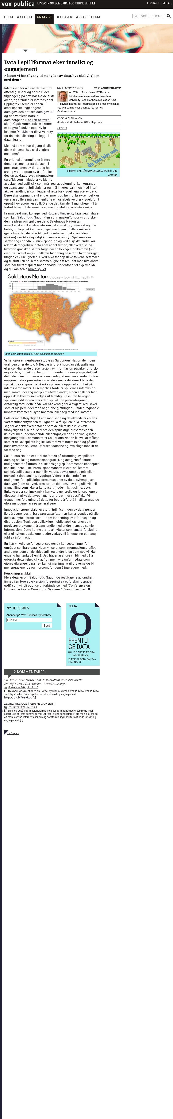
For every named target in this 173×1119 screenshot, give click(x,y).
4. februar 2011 (73, 88)
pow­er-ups (67, 471)
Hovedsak (75, 117)
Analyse (44, 17)
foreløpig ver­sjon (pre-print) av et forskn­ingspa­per (56, 581)
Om (163, 3)
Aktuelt (25, 17)
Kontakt (153, 3)
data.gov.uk (44, 112)
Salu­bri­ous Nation (30, 217)
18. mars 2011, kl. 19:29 (22, 707)
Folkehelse (77, 122)
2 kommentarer (109, 88)
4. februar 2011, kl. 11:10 (23, 687)
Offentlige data (93, 122)
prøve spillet (37, 269)
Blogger (63, 17)
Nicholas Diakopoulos (89, 92)
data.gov (10, 112)
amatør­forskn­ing (85, 529)
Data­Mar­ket (25, 131)
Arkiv (81, 17)
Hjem (8, 17)
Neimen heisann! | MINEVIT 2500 (25, 703)
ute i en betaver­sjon (27, 122)
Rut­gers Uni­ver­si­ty (61, 213)
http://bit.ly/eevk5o (18, 697)
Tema (95, 17)
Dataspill (64, 122)
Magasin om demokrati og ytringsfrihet (66, 3)
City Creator (113, 173)
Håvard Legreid (92, 170)
